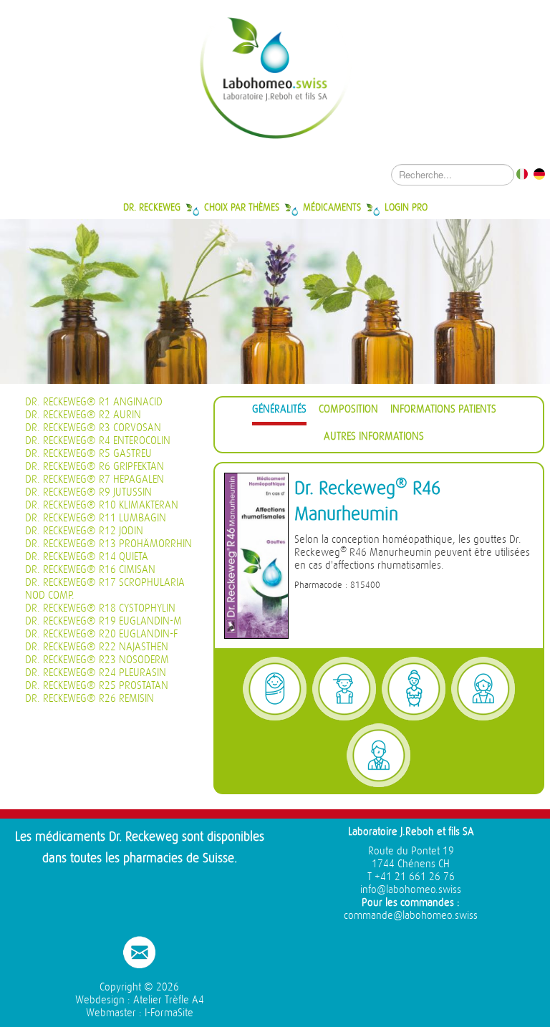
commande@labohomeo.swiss (411, 916)
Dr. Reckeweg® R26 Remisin (89, 699)
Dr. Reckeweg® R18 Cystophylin (100, 608)
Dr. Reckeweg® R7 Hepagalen (94, 479)
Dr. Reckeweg (151, 207)
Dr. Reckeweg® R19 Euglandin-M (103, 621)
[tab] (279, 411)
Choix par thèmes (241, 207)
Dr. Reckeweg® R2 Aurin (83, 415)
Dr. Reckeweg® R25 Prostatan (96, 686)
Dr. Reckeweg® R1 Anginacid (94, 402)
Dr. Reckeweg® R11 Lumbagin (95, 518)
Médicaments (332, 207)
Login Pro (406, 207)
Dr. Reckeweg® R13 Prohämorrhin (108, 544)
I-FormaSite (169, 1013)
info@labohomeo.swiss (410, 890)
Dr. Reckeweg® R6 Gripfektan (94, 467)
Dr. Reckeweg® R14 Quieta (86, 557)
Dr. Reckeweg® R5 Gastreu (88, 454)
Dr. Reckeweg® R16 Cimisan (90, 570)
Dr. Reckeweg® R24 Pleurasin (95, 673)
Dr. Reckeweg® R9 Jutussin (88, 492)
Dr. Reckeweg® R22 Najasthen (96, 647)
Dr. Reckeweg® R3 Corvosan (93, 428)
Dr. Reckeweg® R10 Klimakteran (101, 505)
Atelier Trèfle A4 (168, 1000)
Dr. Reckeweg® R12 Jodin (84, 531)
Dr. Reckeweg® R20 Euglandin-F (101, 634)
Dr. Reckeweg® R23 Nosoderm (97, 660)
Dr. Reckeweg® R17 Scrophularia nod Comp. (105, 589)
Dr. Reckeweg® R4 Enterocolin (97, 441)
